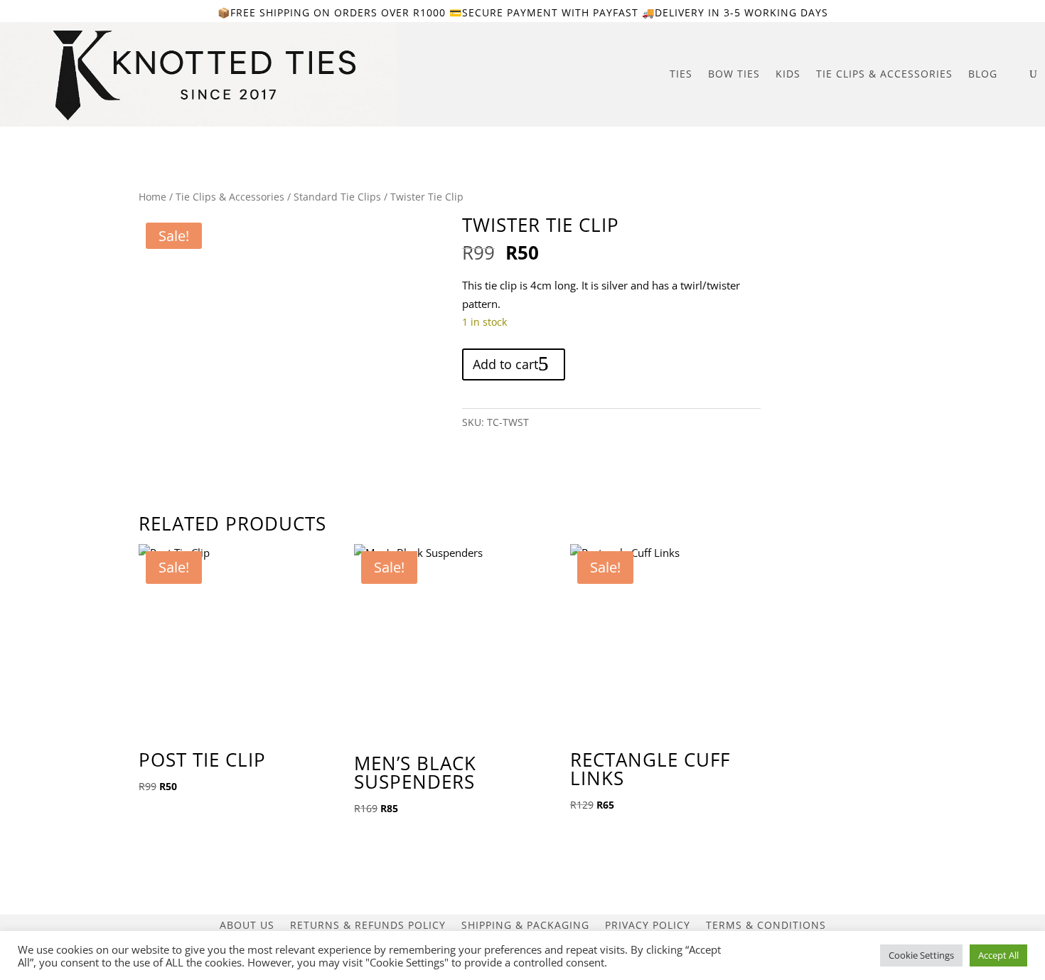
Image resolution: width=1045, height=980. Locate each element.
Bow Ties (734, 73)
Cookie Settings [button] (921, 955)
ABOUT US (247, 924)
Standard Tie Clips (337, 196)
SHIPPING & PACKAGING (525, 924)
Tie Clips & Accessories (884, 73)
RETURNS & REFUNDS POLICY (368, 924)
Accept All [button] (998, 955)
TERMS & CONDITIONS (766, 924)
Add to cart (505, 364)
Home (152, 196)
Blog (982, 73)
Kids (788, 73)
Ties (681, 73)
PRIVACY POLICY (647, 924)
